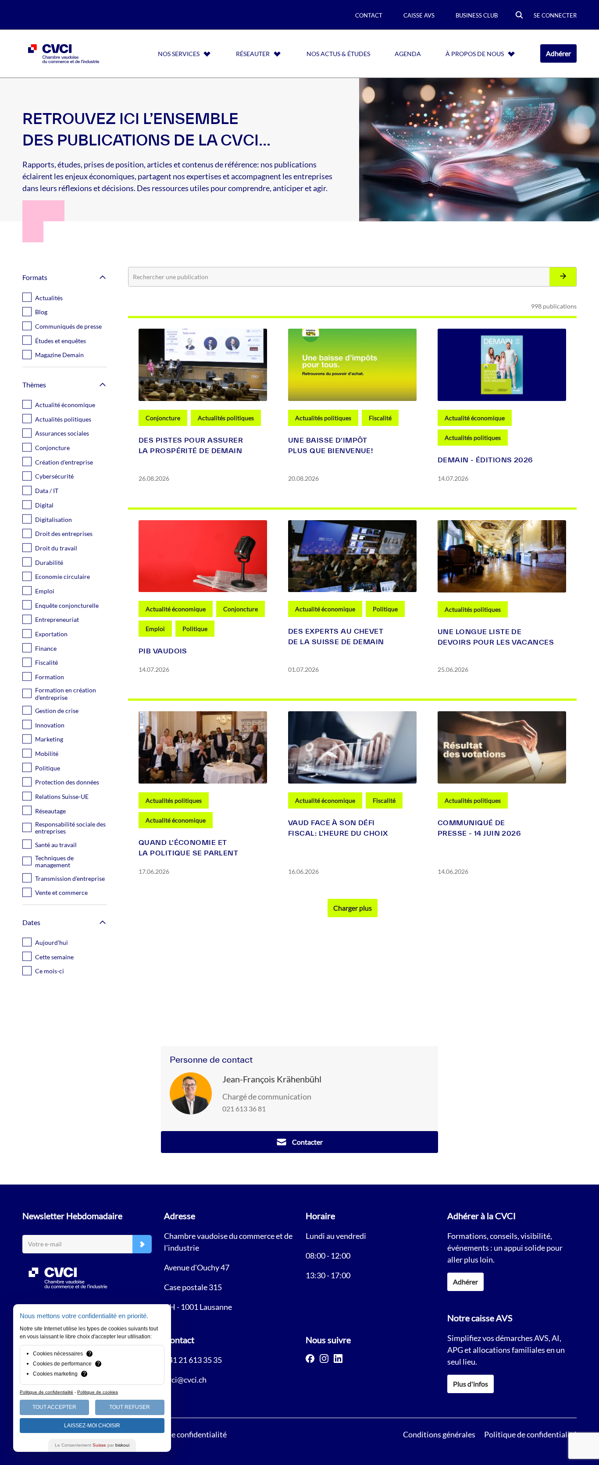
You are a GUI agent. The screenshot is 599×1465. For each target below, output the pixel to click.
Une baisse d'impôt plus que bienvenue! (330, 445)
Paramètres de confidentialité (176, 1434)
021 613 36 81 (244, 1108)
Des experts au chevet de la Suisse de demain (336, 636)
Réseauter (253, 53)
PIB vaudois (163, 651)
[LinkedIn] (338, 1358)
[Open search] (519, 15)
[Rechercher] (562, 276)
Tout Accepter (54, 1407)
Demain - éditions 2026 (485, 460)
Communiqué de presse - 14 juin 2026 (479, 828)
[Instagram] (324, 1358)
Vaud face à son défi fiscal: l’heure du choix (338, 828)
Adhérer (558, 53)
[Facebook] (310, 1358)
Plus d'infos (470, 1384)
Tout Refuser (129, 1407)
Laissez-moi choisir (92, 1425)
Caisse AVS (419, 15)
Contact (368, 15)
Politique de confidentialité (530, 1434)
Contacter (307, 1142)
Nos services (179, 53)
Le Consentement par (92, 1445)
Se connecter (555, 15)
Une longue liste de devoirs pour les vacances (496, 637)
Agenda (408, 53)
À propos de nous (475, 53)
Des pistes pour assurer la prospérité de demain (191, 445)
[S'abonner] (142, 1244)
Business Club (477, 15)
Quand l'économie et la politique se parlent (188, 847)
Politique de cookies (97, 1392)
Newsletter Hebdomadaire (72, 1215)
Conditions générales (439, 1434)
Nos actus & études (338, 53)
